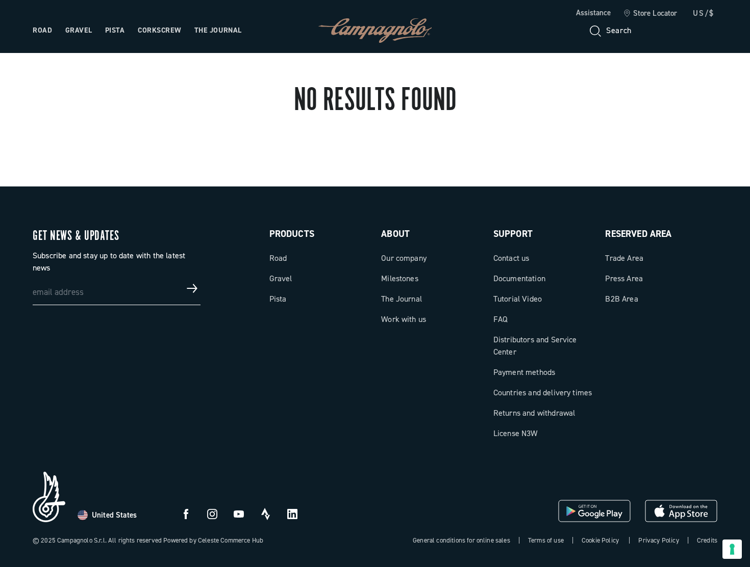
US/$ (703, 13)
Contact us (511, 258)
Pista (115, 30)
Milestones (399, 278)
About (395, 234)
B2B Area (621, 298)
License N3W (515, 433)
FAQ (500, 319)
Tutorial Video (517, 298)
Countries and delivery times (542, 392)
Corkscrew (159, 30)
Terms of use (546, 540)
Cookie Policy (600, 540)
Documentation (519, 278)
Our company (404, 258)
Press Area (624, 278)
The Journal (218, 30)
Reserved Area (638, 234)
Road (42, 30)
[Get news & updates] (192, 288)
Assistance (593, 12)
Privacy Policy (658, 540)
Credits (707, 540)
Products (291, 234)
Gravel (78, 30)
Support (513, 234)
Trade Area (624, 258)
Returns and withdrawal (534, 413)
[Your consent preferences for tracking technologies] (732, 549)
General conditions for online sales (461, 540)
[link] (650, 13)
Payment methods (524, 372)
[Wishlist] (660, 30)
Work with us (403, 319)
